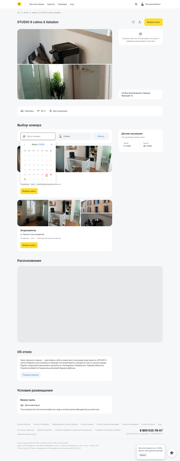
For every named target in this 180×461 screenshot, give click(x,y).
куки (154, 448)
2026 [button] (41, 144)
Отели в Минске (148, 424)
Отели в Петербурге (41, 424)
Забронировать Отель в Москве (65, 424)
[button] (18, 12)
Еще (159, 424)
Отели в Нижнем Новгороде (107, 424)
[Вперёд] (51, 144)
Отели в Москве (23, 424)
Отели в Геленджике (130, 424)
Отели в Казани (87, 424)
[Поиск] (136, 4)
